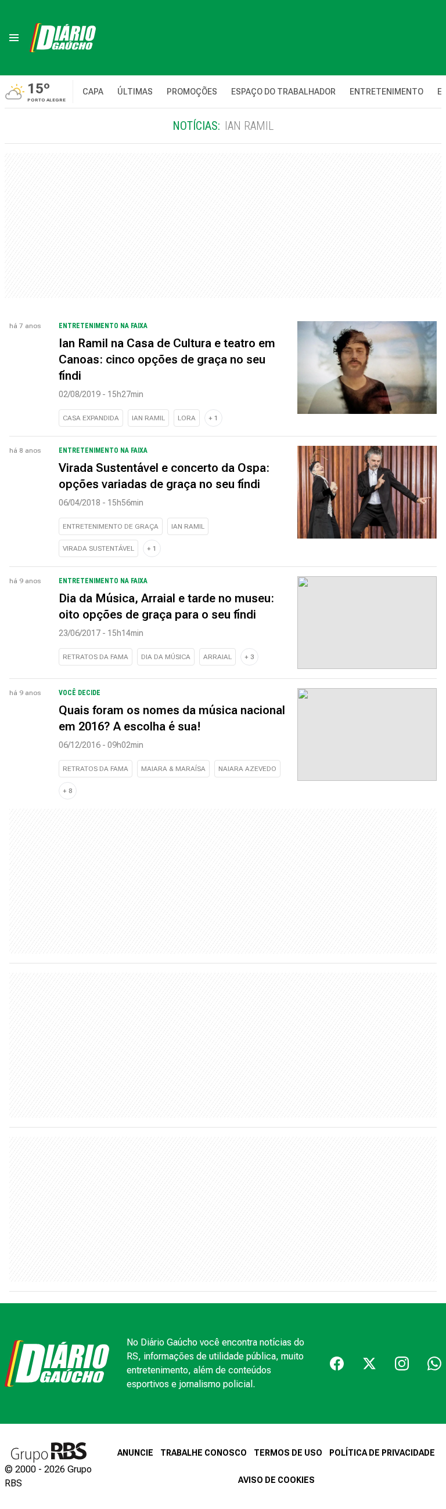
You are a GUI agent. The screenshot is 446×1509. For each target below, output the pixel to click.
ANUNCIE (135, 1452)
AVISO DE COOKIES (276, 1480)
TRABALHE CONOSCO (203, 1452)
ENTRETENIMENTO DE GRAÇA (111, 526)
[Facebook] (337, 1363)
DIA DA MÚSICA (165, 657)
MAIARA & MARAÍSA (173, 769)
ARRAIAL (217, 657)
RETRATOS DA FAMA (95, 657)
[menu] (14, 38)
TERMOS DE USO (288, 1452)
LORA (187, 418)
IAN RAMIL (148, 418)
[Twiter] (369, 1363)
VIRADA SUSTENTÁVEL (98, 548)
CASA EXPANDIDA (91, 418)
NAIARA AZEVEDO (247, 769)
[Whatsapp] (434, 1363)
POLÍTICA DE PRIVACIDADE (382, 1452)
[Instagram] (402, 1363)
